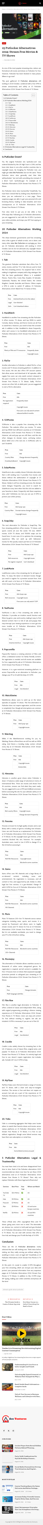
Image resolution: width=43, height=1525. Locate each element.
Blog (4, 43)
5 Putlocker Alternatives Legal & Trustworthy (19, 147)
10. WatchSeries (13, 122)
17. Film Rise (11, 138)
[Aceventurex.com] (22, 3)
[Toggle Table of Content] (32, 95)
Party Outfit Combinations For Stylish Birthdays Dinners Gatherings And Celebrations (26, 1458)
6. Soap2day (11, 114)
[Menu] (3, 3)
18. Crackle (11, 140)
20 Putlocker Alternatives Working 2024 (17, 100)
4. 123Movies (11, 109)
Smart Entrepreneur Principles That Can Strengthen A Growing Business (26, 1509)
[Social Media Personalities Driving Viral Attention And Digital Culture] (7, 1469)
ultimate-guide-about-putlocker (13, 1289)
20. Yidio (11, 144)
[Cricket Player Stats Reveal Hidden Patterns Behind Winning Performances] (7, 1448)
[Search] (40, 3)
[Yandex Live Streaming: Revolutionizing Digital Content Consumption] (21, 1334)
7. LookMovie (11, 116)
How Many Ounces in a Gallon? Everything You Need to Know (31, 1304)
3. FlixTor (10, 107)
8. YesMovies (12, 118)
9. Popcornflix (12, 120)
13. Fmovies (11, 129)
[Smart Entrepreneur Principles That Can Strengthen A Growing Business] (7, 1509)
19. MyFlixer (11, 142)
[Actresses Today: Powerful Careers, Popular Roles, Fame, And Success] (7, 1499)
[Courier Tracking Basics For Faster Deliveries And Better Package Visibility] (7, 1488)
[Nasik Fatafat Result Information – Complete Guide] (7, 1386)
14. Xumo (11, 131)
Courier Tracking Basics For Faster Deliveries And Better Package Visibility (27, 1488)
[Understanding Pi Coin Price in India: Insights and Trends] (7, 1367)
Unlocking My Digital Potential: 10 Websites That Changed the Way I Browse (28, 1377)
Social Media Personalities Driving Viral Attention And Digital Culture (28, 1469)
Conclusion (8, 149)
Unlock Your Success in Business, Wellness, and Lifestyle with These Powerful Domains (27, 1396)
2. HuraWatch (11, 105)
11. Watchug (11, 125)
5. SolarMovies (12, 111)
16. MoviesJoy (12, 136)
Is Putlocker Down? (10, 98)
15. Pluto (10, 133)
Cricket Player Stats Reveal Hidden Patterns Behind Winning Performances (28, 1448)
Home (3, 9)
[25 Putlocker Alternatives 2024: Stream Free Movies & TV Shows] (21, 26)
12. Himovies (11, 127)
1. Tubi (9, 103)
